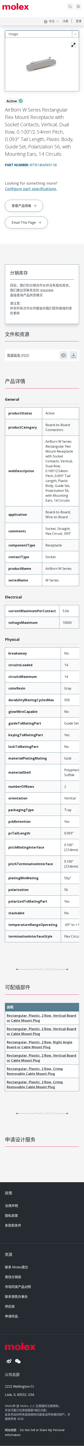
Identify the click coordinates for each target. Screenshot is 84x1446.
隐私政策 (11, 1215)
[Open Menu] (78, 6)
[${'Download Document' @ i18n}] (73, 355)
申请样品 (11, 1316)
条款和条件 (13, 1225)
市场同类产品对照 (18, 1287)
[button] (73, 45)
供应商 (10, 1306)
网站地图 (10, 1430)
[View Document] (64, 355)
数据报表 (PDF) (18, 355)
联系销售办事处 (16, 1296)
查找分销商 (13, 1277)
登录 (79, 21)
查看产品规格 (21, 205)
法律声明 (11, 1205)
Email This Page (24, 222)
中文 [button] (52, 21)
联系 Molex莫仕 (16, 1267)
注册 (65, 21)
